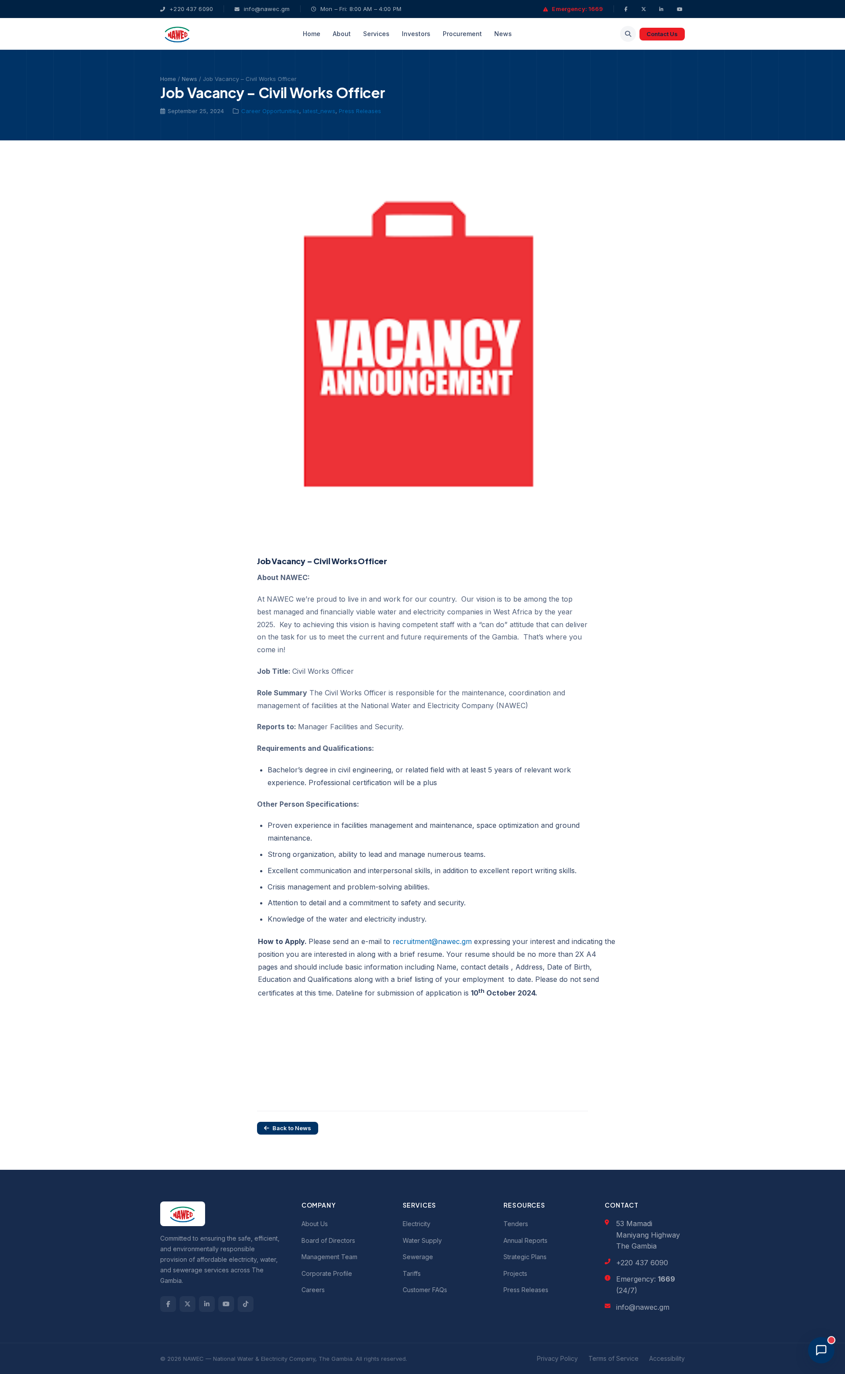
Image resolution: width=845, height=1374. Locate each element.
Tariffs (412, 1273)
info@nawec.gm (266, 8)
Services (376, 33)
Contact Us (662, 33)
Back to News (291, 1128)
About (342, 33)
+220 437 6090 (190, 8)
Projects (515, 1273)
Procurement (462, 33)
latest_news (319, 110)
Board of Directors (328, 1240)
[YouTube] (681, 9)
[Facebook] (627, 9)
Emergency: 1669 (577, 8)
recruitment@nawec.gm (432, 941)
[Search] (628, 34)
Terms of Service (613, 1358)
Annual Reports (525, 1240)
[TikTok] (246, 1304)
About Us (314, 1223)
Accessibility (667, 1358)
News (503, 33)
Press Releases (360, 110)
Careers (313, 1289)
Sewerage (418, 1256)
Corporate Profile (326, 1273)
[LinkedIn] (662, 9)
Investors (416, 33)
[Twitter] (645, 9)
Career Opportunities (270, 110)
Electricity (416, 1223)
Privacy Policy (557, 1358)
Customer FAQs (425, 1289)
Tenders (515, 1223)
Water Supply (422, 1240)
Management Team (329, 1256)
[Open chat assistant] (821, 1350)
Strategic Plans (525, 1256)
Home (311, 33)
